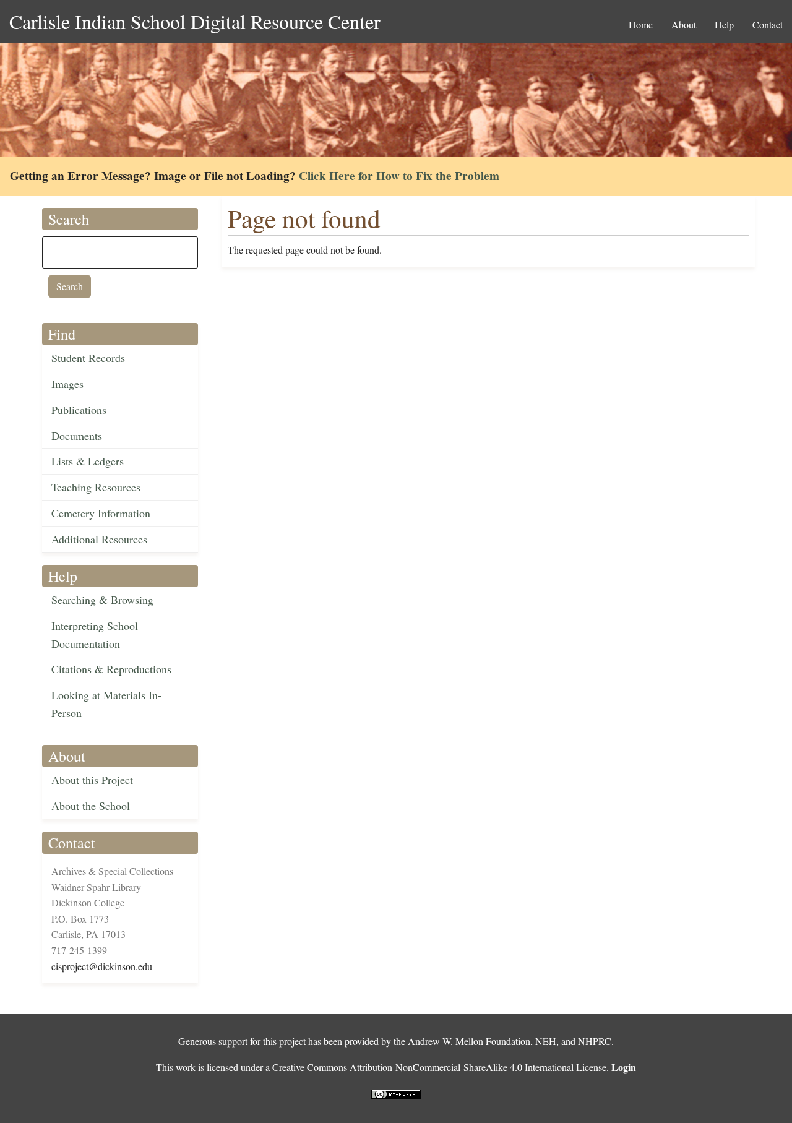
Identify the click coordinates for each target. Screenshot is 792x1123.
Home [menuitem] (641, 24)
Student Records (88, 357)
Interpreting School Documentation (94, 634)
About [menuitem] (683, 24)
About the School (90, 805)
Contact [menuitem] (767, 24)
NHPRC (594, 1041)
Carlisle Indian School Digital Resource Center (195, 21)
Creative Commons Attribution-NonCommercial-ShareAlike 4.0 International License (439, 1067)
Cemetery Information (100, 513)
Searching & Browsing (102, 599)
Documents (76, 435)
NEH (545, 1041)
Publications (78, 409)
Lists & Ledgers (87, 461)
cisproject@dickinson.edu (101, 966)
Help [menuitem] (724, 24)
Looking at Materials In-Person (106, 703)
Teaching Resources (95, 487)
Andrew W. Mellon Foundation (469, 1041)
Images (67, 383)
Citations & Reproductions (111, 668)
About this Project (92, 779)
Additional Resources (99, 538)
